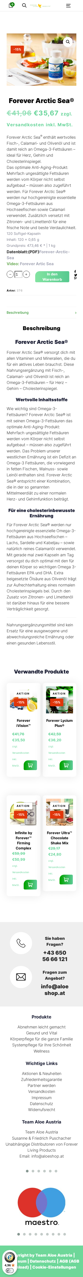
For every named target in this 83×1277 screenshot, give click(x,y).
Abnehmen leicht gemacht (41, 1027)
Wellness (42, 1051)
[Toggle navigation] (60, 5)
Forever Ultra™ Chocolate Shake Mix (59, 838)
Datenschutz (41, 1103)
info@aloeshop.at (55, 989)
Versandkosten (41, 1091)
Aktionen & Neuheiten (41, 1073)
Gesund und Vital (41, 1033)
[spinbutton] (18, 274)
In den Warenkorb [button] (30, 765)
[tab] (41, 313)
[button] (24, 6)
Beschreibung (18, 312)
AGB (63, 1261)
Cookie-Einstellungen (54, 1267)
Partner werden (42, 1085)
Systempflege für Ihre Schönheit (41, 1045)
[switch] (10, 1270)
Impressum (42, 1097)
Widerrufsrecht (41, 1109)
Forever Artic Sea (37, 263)
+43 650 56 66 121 (55, 956)
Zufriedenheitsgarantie (41, 1079)
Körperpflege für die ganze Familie (41, 1039)
